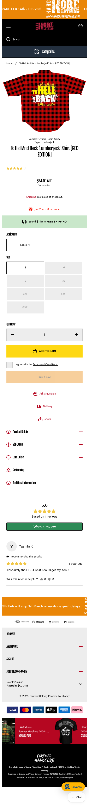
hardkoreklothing (38, 696)
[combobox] (44, 39)
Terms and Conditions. (45, 364)
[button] (80, 26)
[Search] (6, 39)
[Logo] (44, 26)
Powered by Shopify (59, 696)
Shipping (31, 197)
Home (9, 63)
